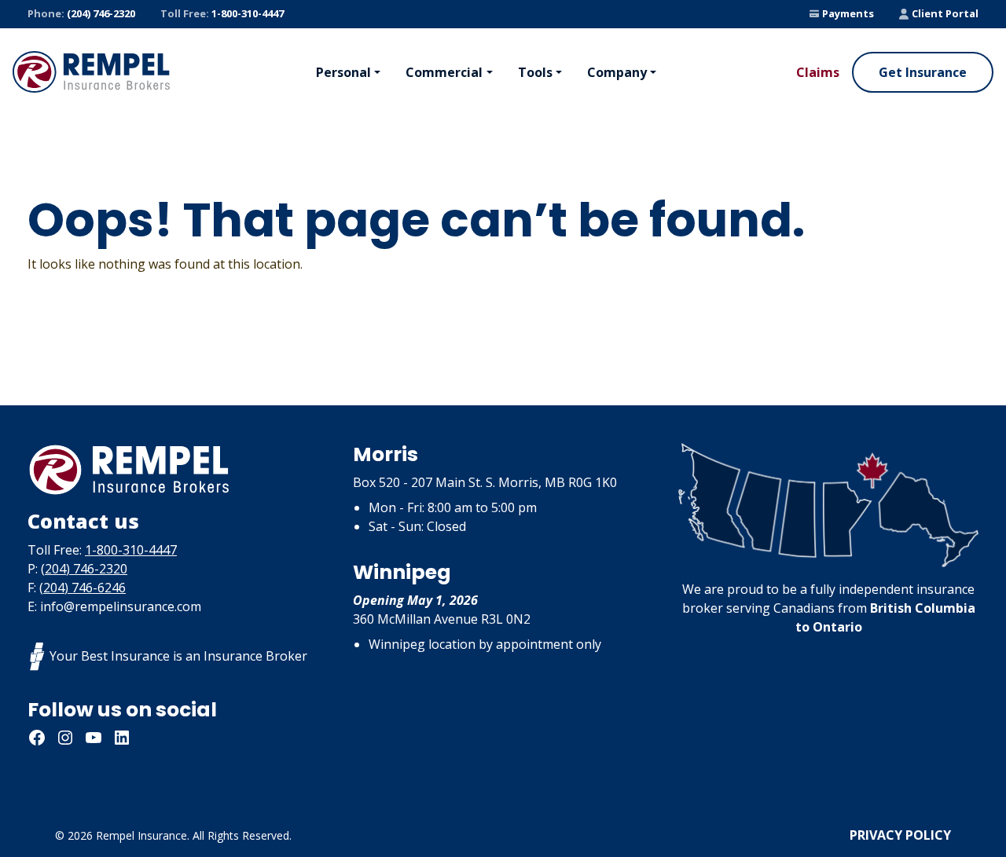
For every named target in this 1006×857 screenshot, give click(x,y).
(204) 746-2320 (81, 13)
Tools (535, 72)
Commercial (444, 72)
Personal (343, 72)
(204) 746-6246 (82, 587)
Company (617, 72)
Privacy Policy (900, 835)
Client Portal (945, 13)
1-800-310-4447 (222, 13)
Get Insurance (923, 72)
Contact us (83, 520)
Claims (817, 72)
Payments (848, 13)
